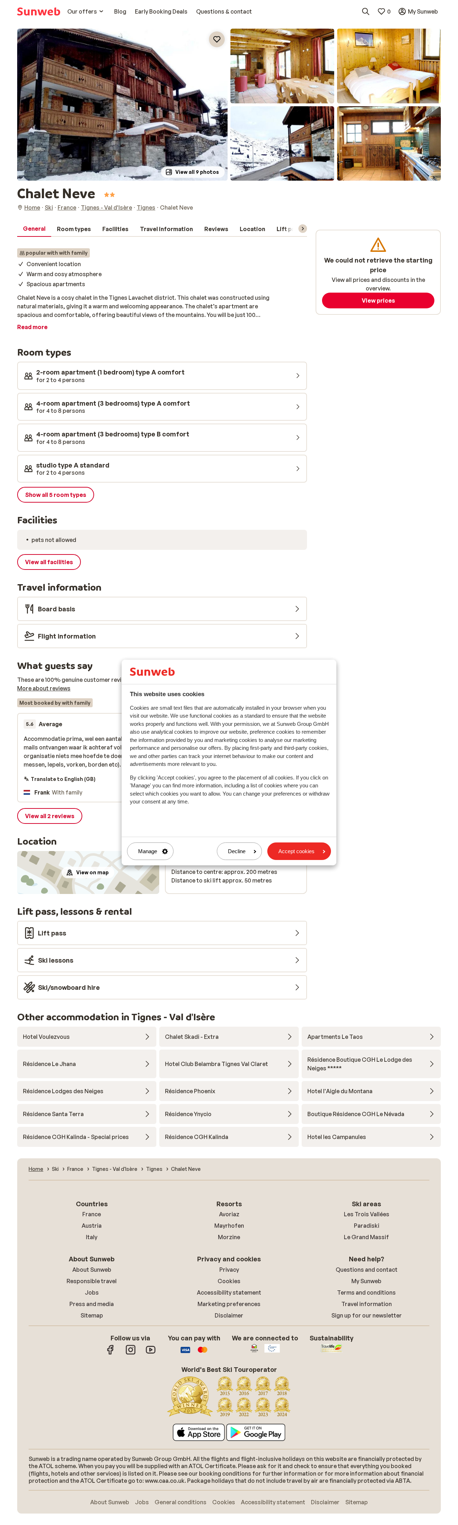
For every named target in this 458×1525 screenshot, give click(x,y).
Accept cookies (296, 851)
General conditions (180, 1502)
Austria (92, 1225)
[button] (122, 105)
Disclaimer (229, 1315)
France (91, 1214)
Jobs (92, 1292)
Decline (236, 851)
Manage (147, 851)
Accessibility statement (229, 1292)
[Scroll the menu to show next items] (302, 228)
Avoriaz (229, 1214)
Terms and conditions (366, 1292)
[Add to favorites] (217, 39)
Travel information (366, 1304)
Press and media (91, 1304)
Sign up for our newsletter (366, 1315)
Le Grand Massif (366, 1237)
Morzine (229, 1237)
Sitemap (92, 1315)
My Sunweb (366, 1281)
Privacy (229, 1269)
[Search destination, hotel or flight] (366, 11)
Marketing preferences (229, 1304)
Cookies (229, 1281)
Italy (91, 1237)
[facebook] (110, 1353)
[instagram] (130, 1353)
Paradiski (366, 1225)
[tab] (34, 229)
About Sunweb (91, 1269)
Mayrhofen (229, 1225)
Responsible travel (92, 1281)
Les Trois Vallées (366, 1214)
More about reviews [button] (43, 688)
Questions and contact (367, 1269)
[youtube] (150, 1353)
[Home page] (38, 11)
